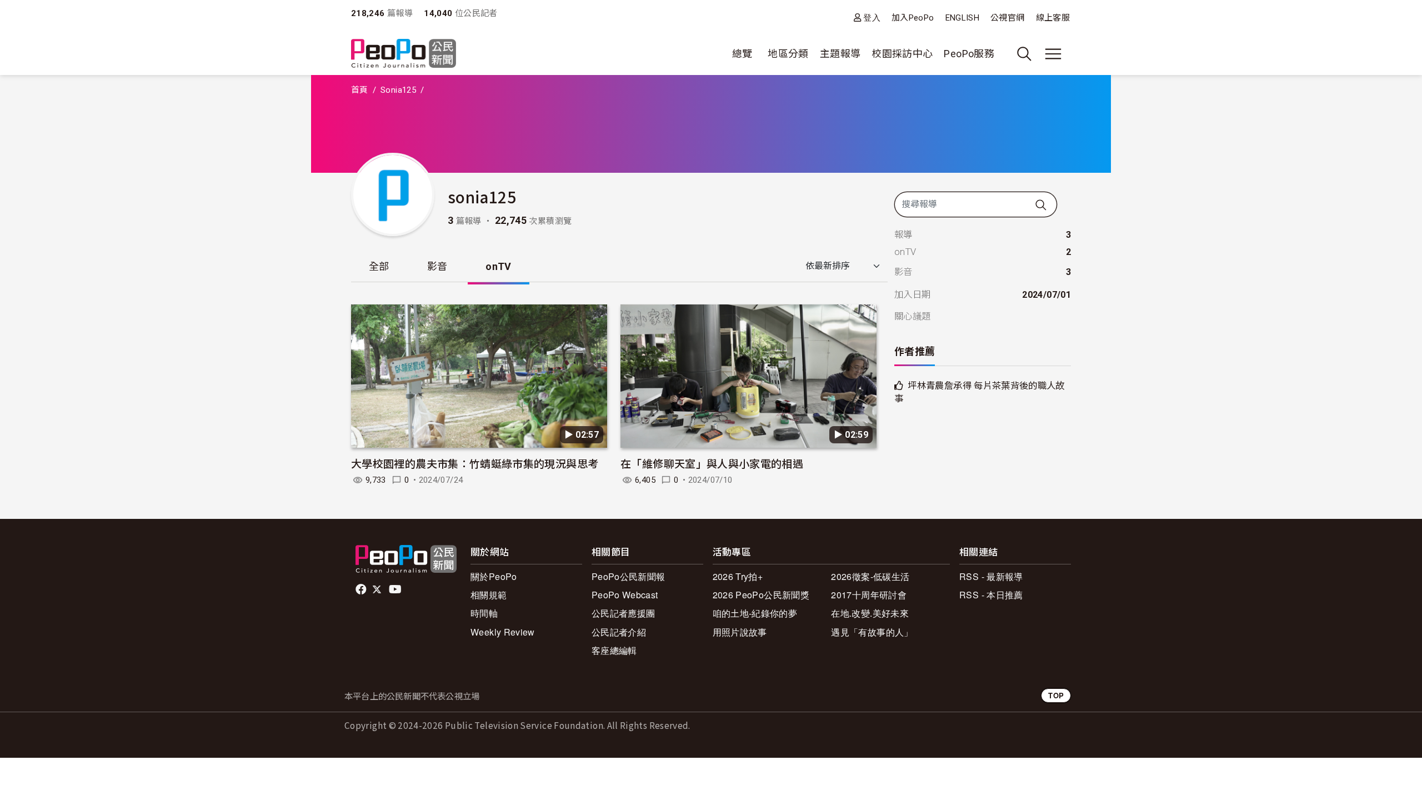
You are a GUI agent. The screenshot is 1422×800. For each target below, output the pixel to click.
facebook (362, 589)
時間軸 (484, 613)
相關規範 (488, 594)
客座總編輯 (614, 650)
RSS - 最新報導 (991, 576)
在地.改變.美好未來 (870, 613)
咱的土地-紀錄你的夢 (755, 613)
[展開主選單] (1053, 54)
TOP (1056, 695)
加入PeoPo (913, 18)
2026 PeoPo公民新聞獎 (761, 594)
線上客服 (1053, 18)
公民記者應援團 (623, 613)
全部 (379, 266)
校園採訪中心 (902, 53)
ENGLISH (962, 18)
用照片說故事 (740, 632)
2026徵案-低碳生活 (870, 576)
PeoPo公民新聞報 (628, 576)
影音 (437, 266)
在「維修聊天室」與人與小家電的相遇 (711, 463)
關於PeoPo (493, 576)
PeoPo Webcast (625, 594)
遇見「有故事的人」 (872, 632)
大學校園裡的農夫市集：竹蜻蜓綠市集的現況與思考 (474, 463)
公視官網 (1007, 18)
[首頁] (403, 54)
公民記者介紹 (619, 632)
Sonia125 (398, 90)
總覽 (742, 53)
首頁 (359, 90)
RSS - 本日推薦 (991, 594)
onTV (498, 266)
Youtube (396, 589)
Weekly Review (502, 632)
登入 (871, 17)
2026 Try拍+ (738, 576)
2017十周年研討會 (869, 594)
